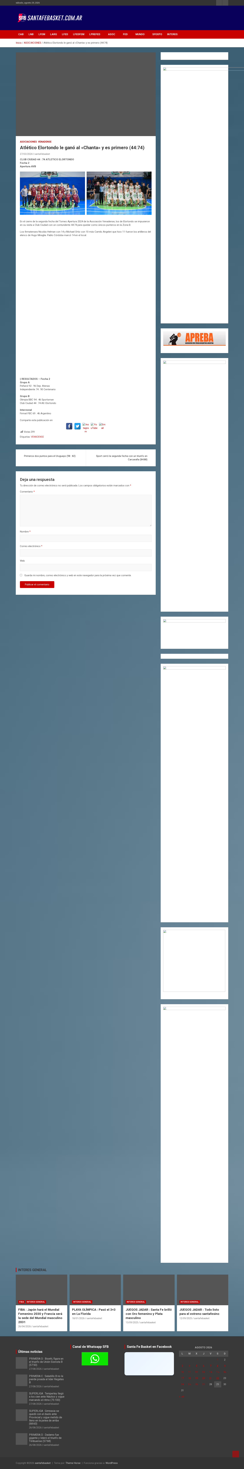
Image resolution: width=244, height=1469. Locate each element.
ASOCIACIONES (28, 141)
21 (210, 1378)
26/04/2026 (24, 1326)
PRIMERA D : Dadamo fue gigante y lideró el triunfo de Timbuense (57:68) (45, 1438)
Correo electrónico (31, 546)
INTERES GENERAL (32, 1270)
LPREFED (94, 34)
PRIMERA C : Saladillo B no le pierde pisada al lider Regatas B (46, 1379)
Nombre (25, 531)
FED (125, 34)
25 (189, 1384)
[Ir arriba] (235, 1454)
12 (196, 1372)
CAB (21, 34)
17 (182, 1378)
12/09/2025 (185, 1318)
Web (22, 560)
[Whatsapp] (95, 1358)
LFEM (42, 34)
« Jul (181, 1396)
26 (196, 1384)
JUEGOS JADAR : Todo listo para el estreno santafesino (199, 1312)
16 (224, 1372)
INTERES (172, 34)
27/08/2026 (35, 1369)
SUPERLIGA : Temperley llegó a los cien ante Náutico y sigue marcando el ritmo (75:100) (46, 1396)
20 (203, 1378)
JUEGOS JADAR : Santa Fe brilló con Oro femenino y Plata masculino (149, 1314)
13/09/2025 (132, 1322)
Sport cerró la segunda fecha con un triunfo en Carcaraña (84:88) (121, 458)
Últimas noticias (30, 1352)
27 (203, 1384)
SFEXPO (157, 34)
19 (196, 1378)
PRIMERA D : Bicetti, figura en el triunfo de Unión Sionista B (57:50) (46, 1362)
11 (189, 1372)
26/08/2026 (35, 1427)
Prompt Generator (173, 59)
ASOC (111, 34)
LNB (31, 34)
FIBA (21, 1302)
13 (203, 1372)
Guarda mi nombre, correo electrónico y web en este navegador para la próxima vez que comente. (77, 575)
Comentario (27, 491)
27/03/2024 (26, 154)
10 (182, 1372)
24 (182, 1384)
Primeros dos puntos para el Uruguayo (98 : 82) (50, 456)
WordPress (112, 1463)
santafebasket (42, 154)
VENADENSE (44, 141)
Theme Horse (73, 1463)
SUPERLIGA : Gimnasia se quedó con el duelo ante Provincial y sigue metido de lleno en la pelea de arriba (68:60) (45, 1417)
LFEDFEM (78, 34)
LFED (65, 34)
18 (189, 1378)
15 (217, 1372)
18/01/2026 (78, 1318)
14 (210, 1372)
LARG (53, 34)
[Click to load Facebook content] (149, 1363)
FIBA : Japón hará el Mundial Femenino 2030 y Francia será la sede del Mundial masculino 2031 (40, 1316)
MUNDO (140, 34)
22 (217, 1378)
